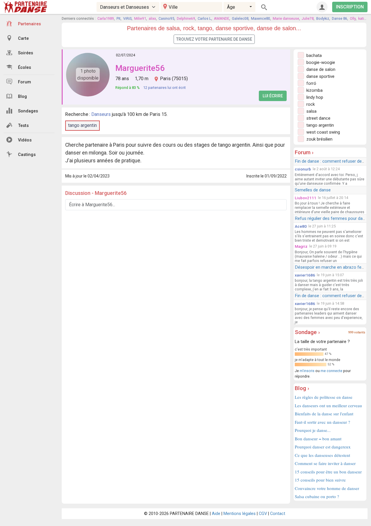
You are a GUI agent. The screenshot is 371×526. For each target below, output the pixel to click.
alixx (152, 18)
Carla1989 (105, 18)
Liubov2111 (305, 197)
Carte (23, 38)
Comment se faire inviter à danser (325, 463)
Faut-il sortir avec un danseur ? (322, 422)
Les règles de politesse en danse (323, 397)
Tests (23, 125)
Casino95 (166, 18)
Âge (231, 7)
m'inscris (307, 371)
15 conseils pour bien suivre (320, 480)
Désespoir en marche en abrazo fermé (332, 267)
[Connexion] (322, 6)
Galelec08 (240, 18)
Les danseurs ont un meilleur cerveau (328, 405)
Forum (24, 82)
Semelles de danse (313, 190)
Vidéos (25, 140)
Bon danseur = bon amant (318, 438)
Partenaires (29, 23)
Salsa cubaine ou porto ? (317, 496)
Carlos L (204, 18)
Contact (277, 513)
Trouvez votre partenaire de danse (214, 39)
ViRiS (127, 18)
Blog (22, 96)
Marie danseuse (286, 18)
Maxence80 (260, 18)
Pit (119, 18)
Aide (216, 513)
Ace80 (301, 226)
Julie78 (308, 18)
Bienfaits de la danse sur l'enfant (324, 414)
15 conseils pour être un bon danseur (328, 472)
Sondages (28, 111)
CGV (263, 513)
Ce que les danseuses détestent (322, 455)
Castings (27, 154)
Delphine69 (186, 18)
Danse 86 (339, 18)
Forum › (304, 152)
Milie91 (140, 18)
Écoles (24, 67)
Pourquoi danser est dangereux (323, 447)
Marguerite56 (140, 68)
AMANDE (221, 18)
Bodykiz (322, 18)
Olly (353, 18)
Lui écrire (273, 96)
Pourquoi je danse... (313, 430)
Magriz (301, 246)
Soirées (25, 53)
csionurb (303, 169)
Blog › (302, 388)
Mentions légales (239, 513)
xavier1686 (305, 275)
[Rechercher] (264, 6)
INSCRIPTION (350, 7)
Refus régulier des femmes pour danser (333, 218)
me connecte (331, 371)
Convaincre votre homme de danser (327, 488)
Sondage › (307, 332)
